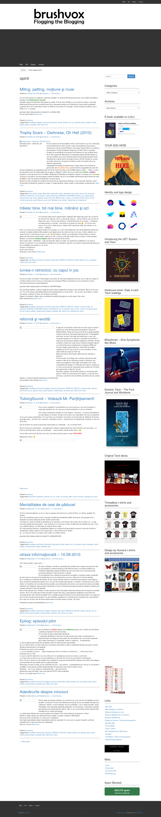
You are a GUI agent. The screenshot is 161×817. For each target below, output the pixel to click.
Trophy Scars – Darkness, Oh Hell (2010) (56, 132)
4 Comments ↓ (56, 93)
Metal (58, 198)
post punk (29, 200)
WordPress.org (110, 773)
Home (23, 70)
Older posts (25, 741)
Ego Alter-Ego (110, 723)
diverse (65, 122)
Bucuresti (53, 122)
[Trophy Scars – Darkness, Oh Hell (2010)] (35, 141)
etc (70, 122)
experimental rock (26, 198)
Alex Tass (108, 706)
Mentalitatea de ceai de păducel (47, 504)
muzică (68, 198)
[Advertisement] (80, 45)
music (63, 198)
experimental (88, 196)
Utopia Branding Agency (113, 739)
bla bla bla (40, 260)
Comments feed (110, 771)
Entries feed (109, 768)
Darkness (54, 196)
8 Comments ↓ (56, 323)
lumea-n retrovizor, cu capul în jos (49, 270)
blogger (39, 122)
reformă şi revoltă (35, 319)
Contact (141, 2)
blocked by (124, 792)
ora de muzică (25, 311)
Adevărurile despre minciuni (44, 691)
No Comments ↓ (56, 274)
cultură (48, 196)
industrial (77, 122)
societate (33, 124)
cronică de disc (39, 196)
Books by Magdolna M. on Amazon (117, 715)
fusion (35, 198)
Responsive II (121, 813)
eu (72, 122)
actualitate (32, 122)
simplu (27, 124)
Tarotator (108, 734)
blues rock (83, 193)
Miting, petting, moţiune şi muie (47, 89)
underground (81, 200)
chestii (60, 122)
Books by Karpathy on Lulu (114, 712)
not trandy (74, 198)
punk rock (47, 200)
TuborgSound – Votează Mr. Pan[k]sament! (57, 398)
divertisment (54, 309)
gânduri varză (43, 198)
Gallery (134, 2)
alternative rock (69, 193)
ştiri (38, 124)
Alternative (46, 193)
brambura (46, 122)
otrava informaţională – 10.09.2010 (50, 554)
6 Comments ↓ (58, 509)
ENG (124, 2)
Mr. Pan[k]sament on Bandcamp (116, 731)
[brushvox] (59, 16)
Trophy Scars (72, 200)
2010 (30, 193)
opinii (83, 122)
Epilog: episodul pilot (38, 620)
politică (88, 122)
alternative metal (57, 193)
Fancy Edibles (110, 726)
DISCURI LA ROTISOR (67, 196)
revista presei (40, 311)
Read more (38, 114)
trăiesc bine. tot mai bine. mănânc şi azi (54, 208)
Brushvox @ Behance (112, 717)
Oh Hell (81, 198)
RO (129, 2)
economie (23, 390)
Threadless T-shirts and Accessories (117, 737)
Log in (107, 765)
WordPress (139, 813)
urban (34, 262)
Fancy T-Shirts (110, 728)
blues (77, 193)
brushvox (30, 120)
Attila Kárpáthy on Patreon (114, 709)
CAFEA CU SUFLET (27, 196)
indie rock (51, 198)
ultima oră (44, 124)
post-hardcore (38, 200)
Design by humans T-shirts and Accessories (120, 720)
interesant (90, 544)
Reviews (54, 200)
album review (37, 193)
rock (59, 200)
